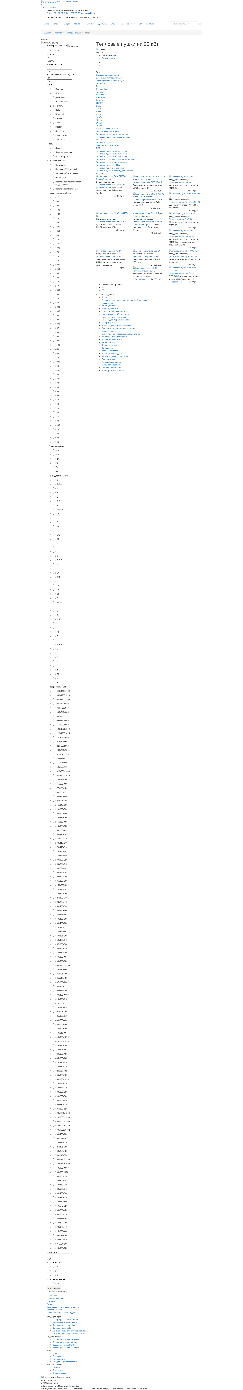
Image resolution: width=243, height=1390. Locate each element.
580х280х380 (61, 1091)
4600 (57, 353)
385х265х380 (61, 973)
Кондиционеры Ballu (62, 1327)
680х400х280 (61, 1134)
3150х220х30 (61, 885)
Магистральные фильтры (113, 370)
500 (57, 365)
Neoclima (59, 131)
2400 (57, 281)
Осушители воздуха (111, 364)
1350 (57, 230)
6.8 (56, 657)
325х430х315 (61, 897)
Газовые (56, 1367)
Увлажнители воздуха (112, 353)
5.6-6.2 (58, 644)
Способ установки (57, 160)
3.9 (56, 598)
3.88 (57, 593)
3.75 (57, 589)
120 (57, 218)
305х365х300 (61, 880)
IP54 (57, 471)
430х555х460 (61, 1024)
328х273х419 (61, 901)
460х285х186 (61, 1053)
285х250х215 (61, 863)
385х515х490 (61, 977)
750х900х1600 (62, 1167)
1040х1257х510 (62, 695)
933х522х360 (61, 1235)
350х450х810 (61, 939)
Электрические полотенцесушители (118, 328)
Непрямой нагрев (57, 1279)
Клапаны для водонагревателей (116, 325)
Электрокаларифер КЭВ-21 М (146, 256)
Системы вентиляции (112, 367)
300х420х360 (61, 876)
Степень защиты (56, 446)
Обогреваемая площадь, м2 (62, 74)
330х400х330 (61, 906)
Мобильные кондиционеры (65, 1322)
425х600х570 (61, 1015)
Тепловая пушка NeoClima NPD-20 (112, 221)
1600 (57, 247)
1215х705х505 (62, 741)
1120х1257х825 (62, 733)
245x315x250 (61, 817)
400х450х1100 (62, 994)
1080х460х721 (62, 716)
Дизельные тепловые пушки (109, 77)
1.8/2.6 (58, 534)
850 (57, 433)
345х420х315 (61, 927)
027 (57, 197)
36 (56, 1275)
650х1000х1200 (62, 1121)
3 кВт (98, 108)
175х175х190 (61, 779)
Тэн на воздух (59, 1358)
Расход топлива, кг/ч (58, 475)
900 (57, 437)
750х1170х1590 (62, 1159)
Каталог (56, 23)
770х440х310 (61, 1184)
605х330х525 (61, 1108)
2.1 (56, 543)
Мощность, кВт (56, 64)
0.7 (56, 479)
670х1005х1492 (62, 1129)
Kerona (58, 118)
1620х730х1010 (62, 775)
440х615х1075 (62, 1032)
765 (57, 416)
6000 (57, 391)
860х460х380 (61, 1222)
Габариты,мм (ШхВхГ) (59, 686)
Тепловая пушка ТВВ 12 (144, 270)
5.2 (56, 623)
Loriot (57, 122)
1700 (57, 256)
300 (57, 315)
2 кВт (98, 105)
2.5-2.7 (58, 560)
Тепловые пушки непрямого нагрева (113, 136)
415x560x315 (61, 1003)
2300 (57, 277)
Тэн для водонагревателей (65, 1361)
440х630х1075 (62, 1037)
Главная (47, 32)
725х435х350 (61, 1146)
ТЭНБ (55, 1353)
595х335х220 (61, 1104)
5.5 (56, 636)
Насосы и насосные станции (115, 316)
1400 (57, 239)
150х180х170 (61, 766)
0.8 (56, 492)
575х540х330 (61, 1083)
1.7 (56, 530)
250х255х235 (61, 830)
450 (57, 349)
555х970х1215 (62, 1079)
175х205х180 (61, 783)
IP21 (57, 463)
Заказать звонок (54, 1309)
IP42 (57, 467)
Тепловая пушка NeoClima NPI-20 (184, 201)
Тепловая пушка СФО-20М (108, 256)
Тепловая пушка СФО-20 (180, 219)
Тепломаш (60, 139)
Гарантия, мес (55, 1262)
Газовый (59, 93)
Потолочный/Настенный (66, 188)
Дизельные (58, 1370)
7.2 (56, 661)
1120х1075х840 (62, 728)
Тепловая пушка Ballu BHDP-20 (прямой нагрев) (110, 186)
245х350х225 (61, 825)
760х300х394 (61, 1176)
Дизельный (60, 97)
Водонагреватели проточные (66, 1339)
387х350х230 (61, 982)
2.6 (56, 564)
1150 (57, 214)
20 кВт (99, 122)
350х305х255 (61, 935)
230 (57, 273)
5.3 (56, 627)
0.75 (57, 488)
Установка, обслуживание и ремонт (63, 1306)
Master (58, 126)
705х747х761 (61, 1138)
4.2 (56, 610)
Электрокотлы (108, 359)
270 (57, 298)
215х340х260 (61, 804)
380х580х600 (61, 961)
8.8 (56, 682)
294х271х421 (61, 868)
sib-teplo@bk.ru (88, 13)
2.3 (56, 551)
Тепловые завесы (110, 342)
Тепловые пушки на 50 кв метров (111, 153)
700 (57, 403)
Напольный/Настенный (66, 169)
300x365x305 (61, 872)
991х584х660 (61, 1243)
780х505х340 (61, 1188)
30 (103, 287)
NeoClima (100, 97)
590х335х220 (61, 1100)
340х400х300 (61, 918)
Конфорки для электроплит (114, 336)
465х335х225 (61, 1058)
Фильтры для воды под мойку (115, 356)
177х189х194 (61, 788)
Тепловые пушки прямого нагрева (112, 134)
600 (57, 387)
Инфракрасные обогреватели (115, 314)
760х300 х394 (61, 1172)
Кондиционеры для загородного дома (70, 1330)
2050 (57, 268)
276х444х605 (61, 851)
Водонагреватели (110, 308)
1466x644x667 (62, 762)
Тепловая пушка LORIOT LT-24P (147, 182)
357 (57, 328)
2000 (57, 264)
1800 (57, 260)
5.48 (57, 631)
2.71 (57, 572)
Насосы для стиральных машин (116, 319)
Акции (67, 23)
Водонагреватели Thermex (65, 1341)
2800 (57, 306)
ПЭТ (98, 148)
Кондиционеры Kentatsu (64, 1325)
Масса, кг (53, 1252)
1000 (57, 205)
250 (57, 285)
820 (57, 429)
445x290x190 (61, 1045)
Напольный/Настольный (66, 173)
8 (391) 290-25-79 (72, 13)
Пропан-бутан (61, 156)
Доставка (102, 23)
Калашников (61, 135)
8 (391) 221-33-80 (55, 13)
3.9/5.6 (58, 602)
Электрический (62, 101)
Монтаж (77, 23)
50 (103, 290)
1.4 (56, 517)
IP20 (57, 450)
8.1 (56, 669)
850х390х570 (61, 1214)
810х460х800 (61, 1201)
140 (57, 235)
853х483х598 (61, 1218)
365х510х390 (61, 952)
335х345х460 (61, 910)
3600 (57, 332)
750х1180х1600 (62, 1163)
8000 (57, 425)
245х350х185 (61, 821)
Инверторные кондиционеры (66, 1319)
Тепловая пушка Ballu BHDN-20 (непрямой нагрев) (147, 223)
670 (57, 399)
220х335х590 (61, 809)
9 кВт (98, 114)
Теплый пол (107, 347)
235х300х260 (61, 813)
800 (57, 420)
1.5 (56, 522)
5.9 (56, 648)
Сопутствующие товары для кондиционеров (122, 333)
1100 (57, 209)
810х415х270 (61, 1197)
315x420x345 (61, 889)
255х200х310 (61, 838)
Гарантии (90, 23)
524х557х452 (61, 1070)
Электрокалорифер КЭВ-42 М (183, 256)
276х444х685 (61, 855)
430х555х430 (61, 1020)
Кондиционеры (109, 305)
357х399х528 (61, 944)
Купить (101, 195)
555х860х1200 (62, 1074)
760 (57, 412)
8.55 (57, 674)
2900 (57, 311)
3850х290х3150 (62, 965)
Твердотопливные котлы (113, 339)
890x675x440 (61, 1226)
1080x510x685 (62, 712)
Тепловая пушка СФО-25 (180, 182)
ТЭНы (104, 297)
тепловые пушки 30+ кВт (107, 128)
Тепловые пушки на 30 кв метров (111, 150)
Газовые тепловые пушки (107, 74)
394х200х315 (61, 986)
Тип (50, 84)
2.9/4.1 (58, 576)
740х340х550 (61, 1155)
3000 (57, 319)
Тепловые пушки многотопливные (112, 162)
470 (57, 357)
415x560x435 (61, 1007)
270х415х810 (61, 847)
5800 (57, 378)
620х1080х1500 (62, 1117)
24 (56, 1270)
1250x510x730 (62, 750)
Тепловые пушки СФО (106, 142)
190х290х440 (61, 796)
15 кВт (99, 119)
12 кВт (99, 117)
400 (57, 336)
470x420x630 (61, 1062)
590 (57, 382)
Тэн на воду (58, 1356)
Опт (140, 23)
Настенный (60, 177)
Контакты (150, 23)
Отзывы (114, 23)
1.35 (57, 513)
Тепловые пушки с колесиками (110, 167)
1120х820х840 (62, 737)
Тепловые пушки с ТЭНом (108, 164)
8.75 (57, 678)
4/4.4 (57, 619)
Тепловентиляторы (110, 350)
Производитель (56, 105)
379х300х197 (61, 956)
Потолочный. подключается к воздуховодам (68, 183)
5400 (57, 370)
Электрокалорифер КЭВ (107, 145)
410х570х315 (61, 999)
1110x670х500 (62, 724)
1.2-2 (57, 501)
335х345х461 (61, 914)
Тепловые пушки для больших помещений (116, 159)
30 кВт (99, 125)
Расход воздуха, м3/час (60, 192)
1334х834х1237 (62, 758)
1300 (57, 226)
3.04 (57, 585)
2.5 (56, 555)
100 (57, 201)
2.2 (56, 547)
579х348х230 (61, 1087)
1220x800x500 (62, 745)
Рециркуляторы (109, 322)
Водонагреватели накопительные (68, 1347)
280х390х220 (61, 859)
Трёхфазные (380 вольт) (107, 131)
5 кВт (98, 111)
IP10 (57, 454)
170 (57, 252)
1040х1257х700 (62, 699)
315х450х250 (61, 893)
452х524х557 (61, 1049)
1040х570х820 (62, 703)
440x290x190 (61, 1028)
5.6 (56, 640)
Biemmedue (60, 114)
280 (57, 302)
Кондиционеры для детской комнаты (69, 1333)
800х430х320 (61, 1193)
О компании (52, 1295)
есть (57, 50)
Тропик (99, 91)
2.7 (56, 568)
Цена (51, 54)
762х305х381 (61, 1180)
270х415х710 (61, 842)
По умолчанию (109, 58)
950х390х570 (61, 1239)
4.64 (57, 614)
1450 (57, 243)
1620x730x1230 (62, 771)
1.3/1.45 (59, 509)
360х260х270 (61, 948)
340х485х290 (61, 923)
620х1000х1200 (62, 1112)
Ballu (57, 109)
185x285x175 (61, 792)
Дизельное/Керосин (64, 152)
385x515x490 (61, 969)
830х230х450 (61, 1210)
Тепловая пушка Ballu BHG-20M (147, 199)
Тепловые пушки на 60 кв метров (111, 156)
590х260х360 (61, 1096)
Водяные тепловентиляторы (115, 311)
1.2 (56, 496)
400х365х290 (61, 990)
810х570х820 (61, 1205)
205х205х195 (61, 800)
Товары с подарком (58, 45)
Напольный (60, 164)
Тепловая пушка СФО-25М (181, 236)
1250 (57, 222)
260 (57, 294)
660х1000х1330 (62, 1125)
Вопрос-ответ (128, 23)
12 (56, 1266)
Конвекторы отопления (112, 361)
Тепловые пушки (73, 32)
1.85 (57, 539)
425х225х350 (61, 1011)
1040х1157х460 (62, 690)
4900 (57, 361)
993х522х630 (61, 1248)
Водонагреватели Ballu (63, 1344)
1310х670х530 (62, 754)
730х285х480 (61, 1150)
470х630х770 (61, 1066)
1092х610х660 (62, 720)
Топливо (53, 143)
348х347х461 (61, 931)
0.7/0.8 (58, 484)
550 (57, 374)
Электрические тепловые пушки (111, 80)
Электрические (59, 1372)
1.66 (57, 526)
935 (57, 441)
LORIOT (99, 103)
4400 (57, 344)
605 (57, 395)
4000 (57, 340)
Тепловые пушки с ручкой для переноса (114, 170)
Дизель (58, 147)
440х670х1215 (62, 1041)
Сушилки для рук (109, 330)
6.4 (56, 652)
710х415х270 (61, 1142)
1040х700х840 (62, 707)
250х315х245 (61, 834)
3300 (57, 323)
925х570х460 (61, 1231)
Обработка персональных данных (62, 1312)
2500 (57, 290)
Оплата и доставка (55, 1298)
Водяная (59, 88)
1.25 (57, 505)
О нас (46, 23)
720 (57, 408)
